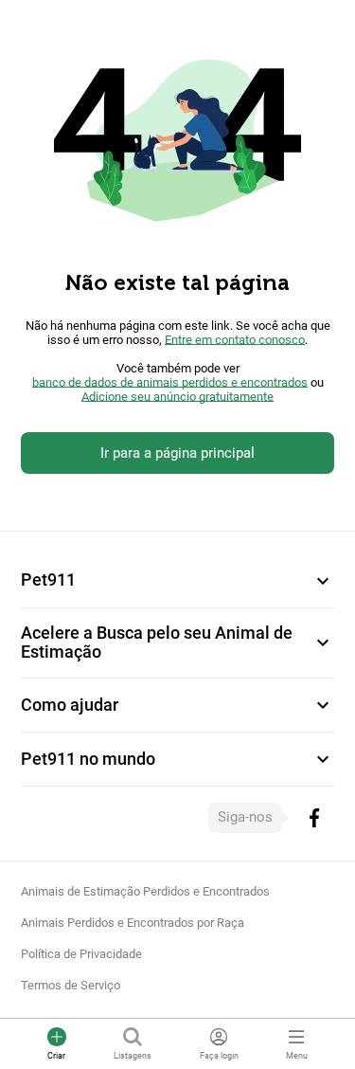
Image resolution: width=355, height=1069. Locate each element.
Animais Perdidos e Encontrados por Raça (132, 922)
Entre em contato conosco (235, 340)
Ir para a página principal (177, 453)
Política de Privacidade (81, 954)
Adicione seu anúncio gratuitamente (177, 397)
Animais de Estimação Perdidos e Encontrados (145, 891)
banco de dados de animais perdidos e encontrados (170, 382)
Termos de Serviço (70, 985)
